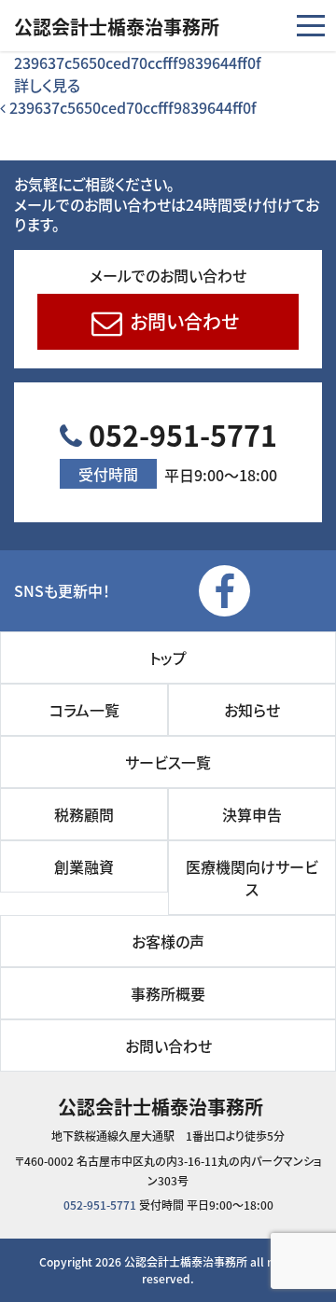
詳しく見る (47, 85)
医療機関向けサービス (252, 877)
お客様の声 (168, 941)
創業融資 (84, 866)
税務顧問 (84, 814)
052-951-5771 (177, 450)
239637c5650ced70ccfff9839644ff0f (137, 62)
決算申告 (252, 814)
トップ (168, 657)
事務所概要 (168, 993)
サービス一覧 (168, 762)
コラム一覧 (84, 710)
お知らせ (252, 710)
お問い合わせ (182, 321)
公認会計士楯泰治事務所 (116, 26)
